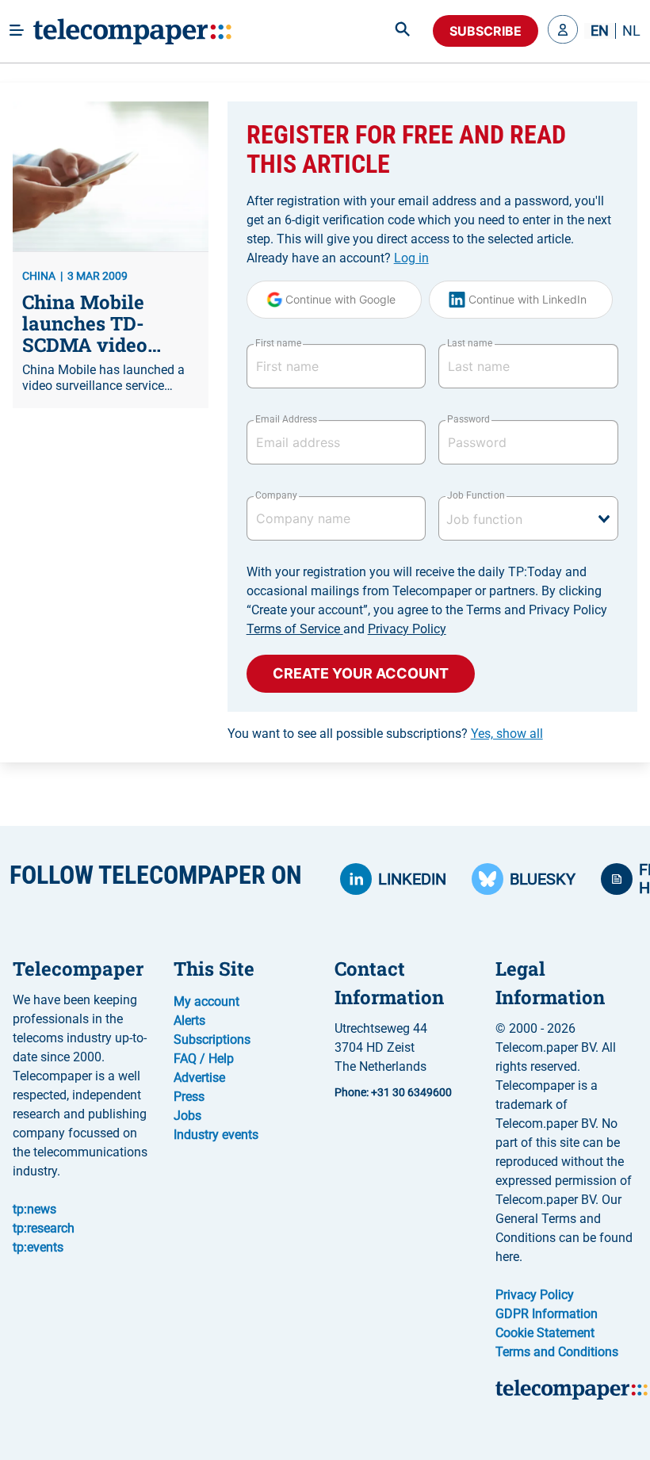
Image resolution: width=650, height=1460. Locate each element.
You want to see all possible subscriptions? (385, 733)
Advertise (199, 1077)
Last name (469, 343)
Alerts (189, 1020)
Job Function (475, 495)
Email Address (286, 419)
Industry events (216, 1134)
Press (189, 1096)
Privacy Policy (407, 628)
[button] (563, 31)
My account (206, 1001)
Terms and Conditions (556, 1351)
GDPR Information (546, 1313)
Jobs (187, 1115)
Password (468, 419)
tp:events (38, 1247)
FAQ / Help (204, 1058)
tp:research (44, 1228)
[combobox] (528, 518)
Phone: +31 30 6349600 (393, 1092)
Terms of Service (295, 628)
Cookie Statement (545, 1332)
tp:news (34, 1209)
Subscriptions (212, 1039)
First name (278, 343)
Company (276, 495)
